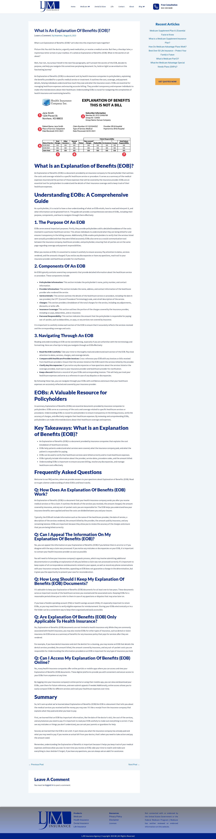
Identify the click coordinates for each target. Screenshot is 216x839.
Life (112, 6)
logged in (49, 785)
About (131, 6)
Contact (121, 6)
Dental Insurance (81, 823)
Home (73, 6)
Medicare (83, 6)
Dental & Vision (100, 6)
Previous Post (36, 765)
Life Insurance (80, 827)
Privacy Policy (115, 816)
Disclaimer (114, 820)
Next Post (134, 765)
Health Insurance (81, 820)
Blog (140, 6)
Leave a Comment (42, 36)
